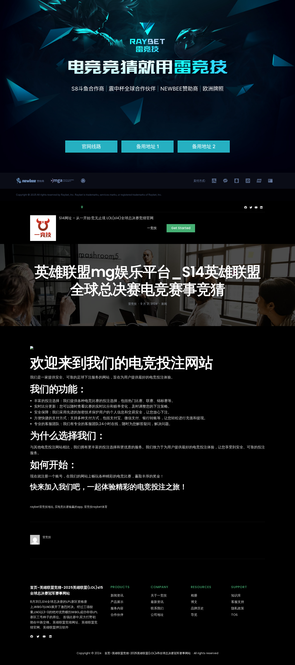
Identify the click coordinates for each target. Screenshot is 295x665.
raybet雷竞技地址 (41, 507)
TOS (234, 614)
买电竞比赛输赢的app (69, 507)
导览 (194, 614)
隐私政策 (237, 608)
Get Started (180, 228)
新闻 (164, 304)
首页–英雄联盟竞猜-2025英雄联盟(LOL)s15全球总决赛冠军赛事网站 (148, 653)
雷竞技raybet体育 (95, 507)
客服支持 (237, 602)
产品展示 (117, 602)
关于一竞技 (159, 595)
